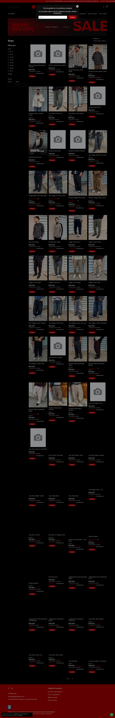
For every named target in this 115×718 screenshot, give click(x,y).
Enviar (72, 17)
